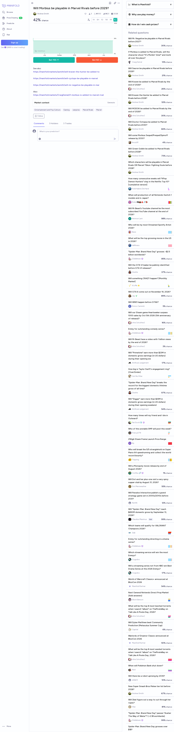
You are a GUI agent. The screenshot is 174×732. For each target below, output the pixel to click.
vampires (76, 110)
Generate (111, 103)
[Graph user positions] (88, 20)
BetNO (95, 60)
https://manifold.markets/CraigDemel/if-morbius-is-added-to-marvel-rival (68, 95)
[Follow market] (110, 3)
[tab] (39, 123)
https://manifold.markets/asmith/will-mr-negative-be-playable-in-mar (66, 85)
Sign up (14, 42)
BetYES (52, 60)
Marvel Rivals (88, 110)
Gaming (66, 110)
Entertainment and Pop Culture (47, 110)
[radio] (93, 20)
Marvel (99, 110)
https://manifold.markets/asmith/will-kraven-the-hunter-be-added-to (66, 72)
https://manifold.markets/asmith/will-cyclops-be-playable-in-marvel (65, 78)
